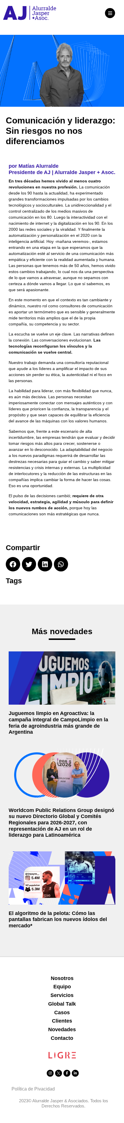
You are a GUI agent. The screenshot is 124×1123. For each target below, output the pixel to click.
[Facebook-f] (66, 1073)
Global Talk (62, 1004)
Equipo (62, 986)
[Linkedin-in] (75, 1073)
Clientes (62, 1021)
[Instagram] (50, 1073)
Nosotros (62, 978)
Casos (62, 1012)
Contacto (62, 1038)
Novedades (62, 1029)
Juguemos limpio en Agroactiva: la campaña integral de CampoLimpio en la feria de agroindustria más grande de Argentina (58, 722)
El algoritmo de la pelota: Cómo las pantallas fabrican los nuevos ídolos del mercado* (58, 919)
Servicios (62, 995)
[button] (110, 13)
